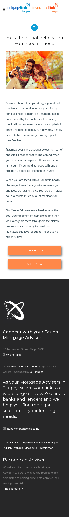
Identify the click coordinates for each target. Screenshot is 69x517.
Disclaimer (46, 447)
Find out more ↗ (13, 488)
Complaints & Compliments (19, 442)
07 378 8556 (13, 354)
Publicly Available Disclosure (20, 447)
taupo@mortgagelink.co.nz (23, 428)
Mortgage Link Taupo (24, 366)
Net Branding (36, 372)
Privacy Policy (47, 442)
